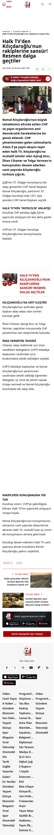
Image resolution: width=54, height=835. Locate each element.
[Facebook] (7, 668)
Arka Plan (25, 723)
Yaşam (6, 723)
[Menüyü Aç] (50, 4)
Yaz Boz (24, 703)
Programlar (26, 694)
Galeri (6, 777)
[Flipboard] (39, 668)
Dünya (6, 727)
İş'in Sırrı (25, 757)
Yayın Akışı (26, 811)
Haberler (6, 31)
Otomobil (8, 752)
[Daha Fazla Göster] (49, 69)
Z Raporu (25, 766)
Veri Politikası (27, 796)
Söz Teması (26, 747)
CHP (5, 182)
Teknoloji (8, 747)
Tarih (5, 761)
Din (4, 757)
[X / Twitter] (15, 668)
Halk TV (35, 212)
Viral (5, 742)
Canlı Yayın (9, 698)
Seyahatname (27, 732)
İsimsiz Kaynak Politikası (27, 830)
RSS (21, 781)
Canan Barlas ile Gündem (27, 718)
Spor (5, 732)
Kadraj (23, 708)
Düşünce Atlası (27, 698)
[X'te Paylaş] (37, 69)
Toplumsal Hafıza (27, 713)
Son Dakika (9, 718)
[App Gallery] (43, 623)
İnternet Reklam (27, 777)
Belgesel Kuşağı (27, 737)
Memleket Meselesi (27, 727)
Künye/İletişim (27, 791)
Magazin (8, 737)
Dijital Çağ (26, 761)
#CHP (19, 563)
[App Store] (12, 623)
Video (6, 694)
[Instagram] (23, 668)
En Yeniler (9, 781)
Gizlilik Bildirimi (27, 815)
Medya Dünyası (27, 752)
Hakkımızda (27, 820)
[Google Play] (28, 623)
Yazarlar (7, 771)
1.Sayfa (24, 771)
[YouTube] (31, 668)
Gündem (8, 708)
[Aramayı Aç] (42, 4)
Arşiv (22, 806)
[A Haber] (27, 4)
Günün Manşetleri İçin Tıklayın (27, 633)
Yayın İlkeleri (27, 825)
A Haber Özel (10, 703)
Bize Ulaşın (26, 786)
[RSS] (47, 668)
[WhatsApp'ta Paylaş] (43, 69)
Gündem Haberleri (21, 31)
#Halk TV (8, 563)
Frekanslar (26, 801)
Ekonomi (8, 713)
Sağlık (6, 766)
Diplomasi (25, 742)
